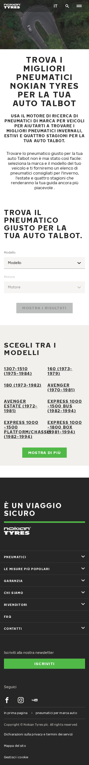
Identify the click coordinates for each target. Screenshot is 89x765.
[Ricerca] (67, 6)
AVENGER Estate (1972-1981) (21, 406)
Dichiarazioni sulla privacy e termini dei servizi (38, 734)
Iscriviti (44, 663)
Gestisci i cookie (16, 757)
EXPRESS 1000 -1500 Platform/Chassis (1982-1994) (27, 429)
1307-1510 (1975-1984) (18, 371)
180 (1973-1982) (23, 385)
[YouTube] (35, 700)
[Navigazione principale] (79, 6)
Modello (10, 252)
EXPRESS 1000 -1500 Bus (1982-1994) (64, 406)
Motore (9, 277)
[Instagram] (21, 700)
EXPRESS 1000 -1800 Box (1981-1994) (64, 427)
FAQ (7, 617)
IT (55, 5)
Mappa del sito (15, 746)
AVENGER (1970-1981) (61, 387)
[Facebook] (7, 700)
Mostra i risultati (44, 308)
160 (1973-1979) (59, 371)
